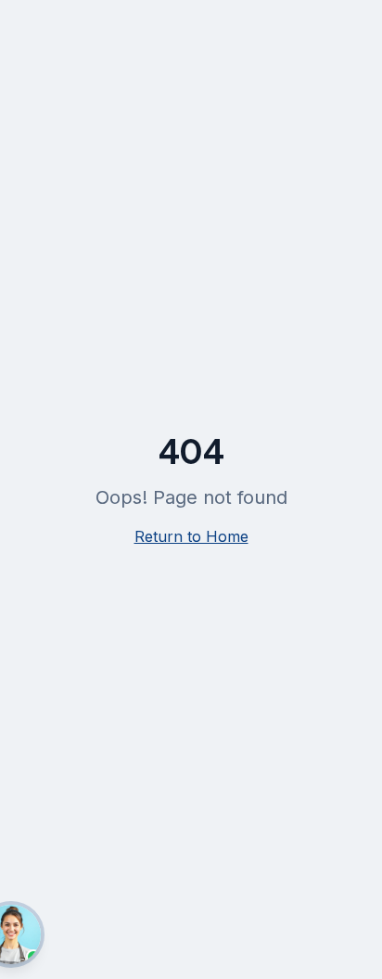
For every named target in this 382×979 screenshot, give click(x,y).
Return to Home (191, 536)
